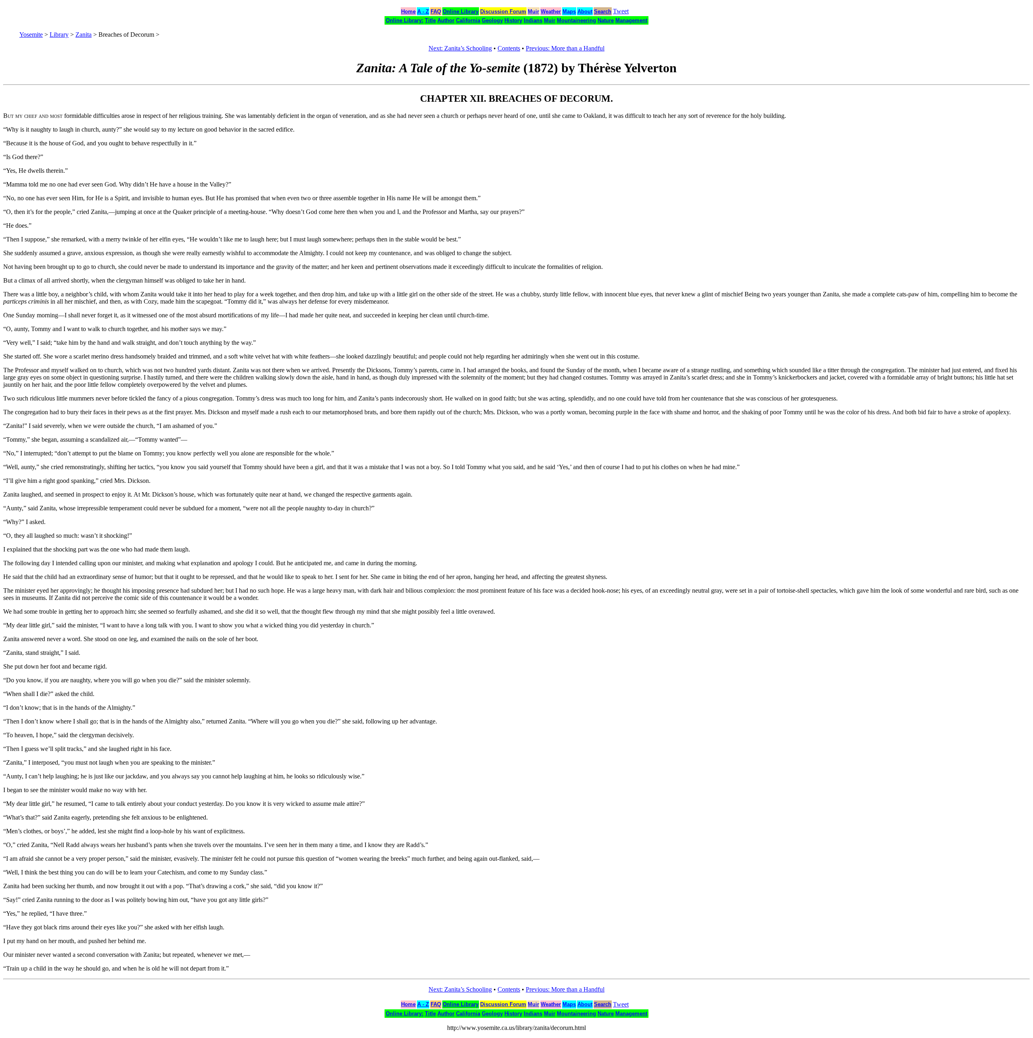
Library (59, 34)
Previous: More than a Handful (565, 48)
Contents (509, 48)
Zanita (83, 34)
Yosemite (31, 34)
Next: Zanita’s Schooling (460, 48)
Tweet (621, 11)
